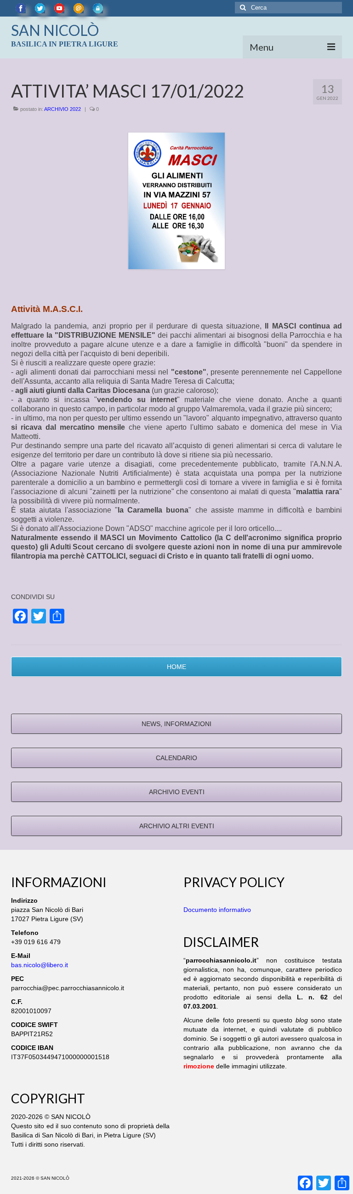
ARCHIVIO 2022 (62, 109)
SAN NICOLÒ (55, 30)
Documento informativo (217, 909)
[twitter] (40, 8)
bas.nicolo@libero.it (39, 965)
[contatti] (78, 8)
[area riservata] (98, 8)
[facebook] (20, 8)
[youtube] (59, 8)
